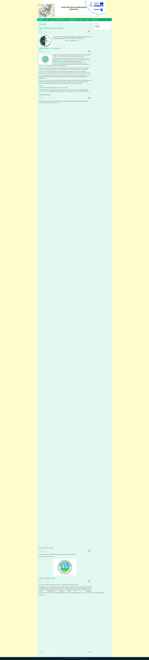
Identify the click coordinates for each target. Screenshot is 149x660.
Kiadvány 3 (42, 75)
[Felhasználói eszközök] (89, 31)
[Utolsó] (54, 652)
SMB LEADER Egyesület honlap (51, 28)
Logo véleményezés (47, 578)
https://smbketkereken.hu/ (60, 62)
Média (80, 19)
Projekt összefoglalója (58, 19)
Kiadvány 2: (42, 71)
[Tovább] (51, 652)
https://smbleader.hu (72, 40)
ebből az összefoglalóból (61, 87)
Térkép (41, 85)
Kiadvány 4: (42, 80)
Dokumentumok (72, 19)
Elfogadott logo (46, 548)
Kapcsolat (95, 19)
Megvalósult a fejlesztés (49, 48)
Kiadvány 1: (42, 68)
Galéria (87, 19)
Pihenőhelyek (44, 95)
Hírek (47, 19)
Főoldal (40, 19)
